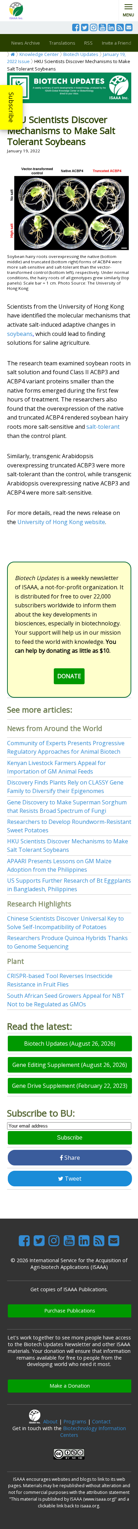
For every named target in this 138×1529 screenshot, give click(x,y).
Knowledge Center (39, 54)
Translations (62, 43)
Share (71, 1158)
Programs (74, 1421)
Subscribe (11, 107)
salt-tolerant (103, 427)
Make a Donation (70, 1385)
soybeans (20, 334)
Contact (101, 1421)
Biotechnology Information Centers (93, 1431)
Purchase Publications (69, 1310)
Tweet (72, 1178)
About (50, 1421)
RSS (88, 43)
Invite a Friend (116, 43)
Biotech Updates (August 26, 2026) (69, 1043)
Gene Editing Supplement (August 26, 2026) (69, 1065)
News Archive (25, 43)
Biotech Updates (80, 54)
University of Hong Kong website (61, 522)
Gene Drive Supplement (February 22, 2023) (69, 1086)
